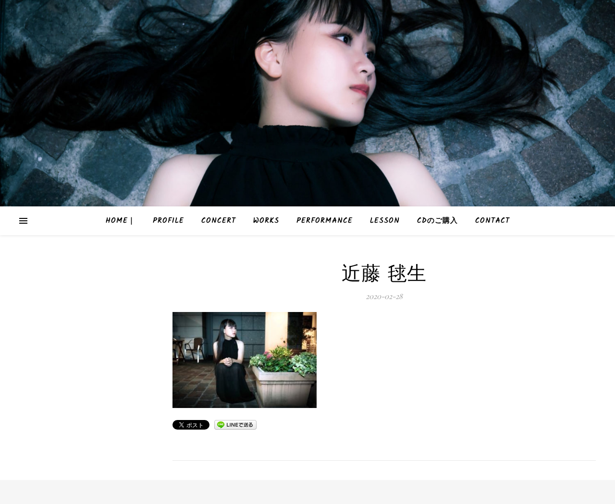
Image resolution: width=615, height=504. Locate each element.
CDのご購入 (437, 221)
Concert (218, 221)
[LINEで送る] (235, 425)
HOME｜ (120, 221)
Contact (492, 221)
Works (266, 221)
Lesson (385, 221)
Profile (168, 221)
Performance (324, 221)
